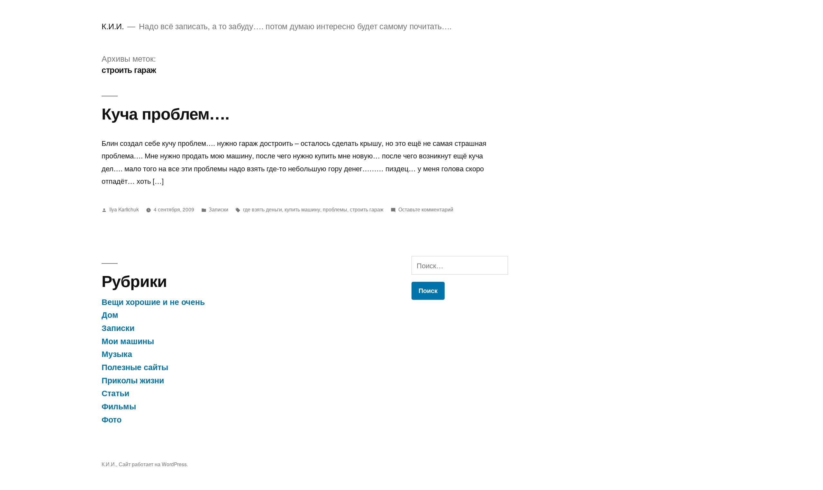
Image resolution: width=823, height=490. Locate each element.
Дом (110, 314)
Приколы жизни (133, 380)
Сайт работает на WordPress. (153, 464)
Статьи (115, 393)
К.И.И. (113, 25)
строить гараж (367, 209)
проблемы (335, 209)
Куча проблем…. (165, 113)
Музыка (117, 354)
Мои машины (128, 341)
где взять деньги (262, 209)
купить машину (302, 209)
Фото (112, 419)
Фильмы (119, 406)
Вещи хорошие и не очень (153, 301)
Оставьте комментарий (425, 209)
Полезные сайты (135, 367)
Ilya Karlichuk (124, 209)
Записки (218, 209)
